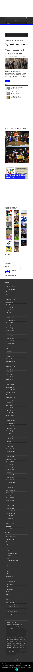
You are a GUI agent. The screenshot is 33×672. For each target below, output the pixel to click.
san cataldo (9, 647)
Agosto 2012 (9, 492)
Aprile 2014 (8, 441)
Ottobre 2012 (9, 487)
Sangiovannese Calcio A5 (13, 611)
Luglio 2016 (8, 371)
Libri (8, 558)
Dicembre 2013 (9, 451)
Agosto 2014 (9, 431)
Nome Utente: (8, 263)
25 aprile (8, 622)
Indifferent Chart (10, 576)
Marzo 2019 (9, 315)
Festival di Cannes (10, 635)
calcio (13, 626)
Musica (8, 565)
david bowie (9, 632)
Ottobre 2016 (9, 364)
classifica (8, 630)
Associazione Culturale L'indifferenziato (14, 624)
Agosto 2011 (9, 523)
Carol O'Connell (15, 88)
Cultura (7, 547)
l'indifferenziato (20, 637)
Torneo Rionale (23, 651)
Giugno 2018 (9, 328)
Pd (20, 643)
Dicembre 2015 (9, 389)
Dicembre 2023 (9, 289)
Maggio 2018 (9, 330)
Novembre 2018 (9, 320)
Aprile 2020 (8, 304)
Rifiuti (14, 645)
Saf (23, 645)
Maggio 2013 (9, 469)
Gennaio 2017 (9, 356)
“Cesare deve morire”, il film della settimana (14, 52)
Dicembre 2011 (9, 513)
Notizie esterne (9, 584)
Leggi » (7, 81)
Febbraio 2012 (9, 508)
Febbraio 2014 (9, 446)
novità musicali (16, 643)
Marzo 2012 (9, 505)
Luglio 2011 (8, 526)
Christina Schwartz (16, 97)
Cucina (7, 544)
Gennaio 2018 (9, 340)
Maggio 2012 (9, 500)
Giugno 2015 (9, 405)
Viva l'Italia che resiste (11, 653)
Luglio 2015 (8, 402)
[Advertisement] (17, 114)
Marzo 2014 (9, 443)
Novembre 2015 (9, 392)
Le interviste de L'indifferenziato (13, 579)
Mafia (24, 639)
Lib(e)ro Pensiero (12, 563)
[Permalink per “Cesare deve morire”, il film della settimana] (16, 69)
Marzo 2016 (9, 382)
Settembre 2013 (9, 459)
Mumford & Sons (13, 641)
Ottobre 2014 (9, 425)
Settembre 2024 (9, 286)
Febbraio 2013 (9, 477)
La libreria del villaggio (13, 560)
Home (8, 40)
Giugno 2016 (9, 374)
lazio (21, 639)
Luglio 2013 (8, 464)
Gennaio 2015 (9, 418)
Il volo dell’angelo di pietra (17, 87)
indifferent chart (10, 637)
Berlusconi (9, 626)
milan (8, 641)
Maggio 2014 (9, 438)
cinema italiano (22, 628)
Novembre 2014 (9, 423)
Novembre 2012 (9, 485)
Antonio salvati (14, 622)
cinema (16, 628)
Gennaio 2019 (9, 317)
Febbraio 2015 (9, 415)
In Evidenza (9, 573)
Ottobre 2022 (9, 292)
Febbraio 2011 (9, 528)
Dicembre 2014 (9, 420)
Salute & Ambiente (10, 589)
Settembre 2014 (9, 428)
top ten (17, 651)
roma (21, 645)
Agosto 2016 (9, 369)
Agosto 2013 (9, 461)
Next (26, 171)
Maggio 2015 (9, 407)
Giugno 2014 (9, 436)
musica (19, 641)
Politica (8, 586)
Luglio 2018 (8, 325)
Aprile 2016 (8, 379)
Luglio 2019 (8, 307)
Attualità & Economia (11, 536)
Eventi (7, 571)
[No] (31, 667)
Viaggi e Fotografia (10, 614)
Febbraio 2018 (9, 338)
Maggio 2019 (9, 310)
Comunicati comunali (11, 539)
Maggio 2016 (9, 376)
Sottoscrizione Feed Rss (27, 43)
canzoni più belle (10, 628)
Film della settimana (12, 553)
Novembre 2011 (9, 515)
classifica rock (14, 630)
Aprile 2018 (8, 333)
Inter (15, 637)
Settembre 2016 (9, 366)
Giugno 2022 (9, 294)
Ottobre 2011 (9, 518)
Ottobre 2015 (9, 394)
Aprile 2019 (8, 312)
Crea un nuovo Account (10, 274)
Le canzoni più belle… (13, 567)
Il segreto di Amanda (15, 96)
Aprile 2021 (8, 297)
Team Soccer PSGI (10, 651)
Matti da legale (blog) (11, 581)
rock (17, 645)
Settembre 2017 (9, 346)
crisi (25, 630)
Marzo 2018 (9, 335)
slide (7, 599)
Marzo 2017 (9, 353)
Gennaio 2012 (9, 510)
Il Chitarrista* (14, 91)
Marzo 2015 (9, 413)
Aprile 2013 (8, 472)
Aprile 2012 (8, 503)
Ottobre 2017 (9, 343)
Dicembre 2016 (9, 358)
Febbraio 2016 (9, 384)
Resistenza (9, 645)
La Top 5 (10, 555)
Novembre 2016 (9, 361)
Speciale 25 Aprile (10, 602)
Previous (26, 168)
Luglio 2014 (8, 433)
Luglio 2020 (8, 302)
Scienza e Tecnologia (11, 597)
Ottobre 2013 (9, 456)
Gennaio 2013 (9, 479)
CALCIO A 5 (18, 626)
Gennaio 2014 (9, 449)
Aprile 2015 (8, 410)
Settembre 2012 (9, 490)
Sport (7, 609)
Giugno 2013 (9, 467)
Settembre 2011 (9, 521)
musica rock (9, 643)
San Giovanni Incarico (11, 592)
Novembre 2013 (9, 454)
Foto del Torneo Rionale (12, 606)
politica (24, 643)
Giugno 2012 (9, 497)
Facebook (23, 632)
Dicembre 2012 (9, 482)
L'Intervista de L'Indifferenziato (13, 639)
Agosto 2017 (9, 348)
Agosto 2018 (9, 322)
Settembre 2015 (9, 397)
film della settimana (22, 635)
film (16, 635)
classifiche (21, 630)
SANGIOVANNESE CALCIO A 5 (19, 647)
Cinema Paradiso (12, 550)
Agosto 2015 (9, 400)
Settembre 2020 (9, 299)
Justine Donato (15, 93)
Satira (7, 594)
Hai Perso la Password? (10, 275)
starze (18, 649)
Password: (7, 266)
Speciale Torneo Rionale (11, 604)
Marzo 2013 (9, 474)
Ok (17, 669)
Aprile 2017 (8, 351)
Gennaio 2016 (9, 387)
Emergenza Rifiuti (16, 632)
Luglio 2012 (8, 495)
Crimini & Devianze (10, 541)
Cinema (8, 549)
